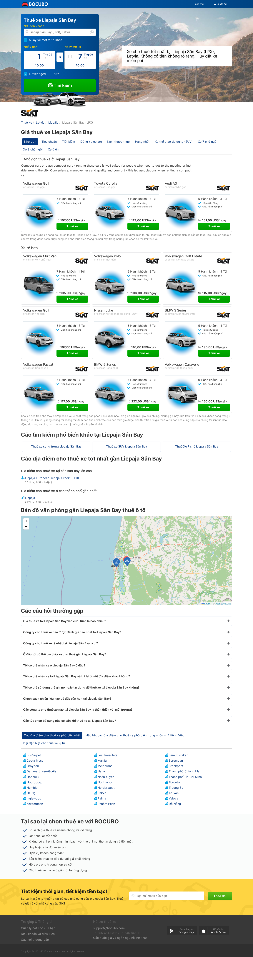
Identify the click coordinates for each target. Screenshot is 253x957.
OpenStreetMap (223, 603)
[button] (127, 561)
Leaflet (207, 603)
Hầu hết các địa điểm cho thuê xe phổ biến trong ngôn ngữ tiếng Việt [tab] (135, 735)
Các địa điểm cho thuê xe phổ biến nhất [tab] (52, 735)
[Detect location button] (92, 32)
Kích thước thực (118, 141)
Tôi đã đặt (221, 4)
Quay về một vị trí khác (45, 40)
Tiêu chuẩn (49, 141)
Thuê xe (72, 226)
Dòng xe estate (91, 141)
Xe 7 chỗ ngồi (207, 141)
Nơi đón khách (34, 25)
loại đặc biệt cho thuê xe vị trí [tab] (44, 743)
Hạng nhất (142, 141)
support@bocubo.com (109, 928)
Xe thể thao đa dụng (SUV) (174, 141)
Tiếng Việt (198, 4)
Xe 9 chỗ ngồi (33, 149)
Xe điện (53, 149)
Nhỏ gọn (30, 141)
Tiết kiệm (68, 141)
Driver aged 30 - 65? (44, 74)
